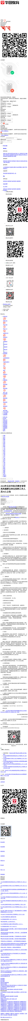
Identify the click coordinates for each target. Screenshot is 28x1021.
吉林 (4, 453)
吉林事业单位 (10, 1005)
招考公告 (5, 153)
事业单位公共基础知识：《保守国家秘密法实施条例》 (14, 941)
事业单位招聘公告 (20, 753)
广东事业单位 (10, 1004)
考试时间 (7, 154)
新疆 (4, 472)
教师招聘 (10, 156)
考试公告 (3, 985)
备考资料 (14, 181)
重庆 (4, 438)
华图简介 (3, 1013)
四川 (4, 466)
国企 (4, 176)
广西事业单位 (17, 1004)
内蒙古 (4, 476)
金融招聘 (5, 414)
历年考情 (7, 162)
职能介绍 (18, 161)
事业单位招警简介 (5, 957)
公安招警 (5, 413)
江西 (4, 454)
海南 (4, 443)
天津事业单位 (10, 1009)
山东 (4, 465)
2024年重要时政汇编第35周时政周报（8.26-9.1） (12, 924)
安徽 (4, 435)
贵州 (4, 450)
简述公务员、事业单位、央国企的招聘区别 (11, 947)
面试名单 (16, 154)
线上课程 (3, 981)
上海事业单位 (10, 1008)
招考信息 (5, 189)
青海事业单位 (17, 1007)
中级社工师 (14, 998)
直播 (4, 429)
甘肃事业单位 (4, 1005)
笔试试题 (5, 173)
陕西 (4, 468)
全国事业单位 (4, 1000)
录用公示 (25, 154)
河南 (4, 442)
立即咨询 (3, 781)
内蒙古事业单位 (18, 1011)
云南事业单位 (4, 1011)
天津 (4, 469)
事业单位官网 (11, 481)
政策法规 (23, 161)
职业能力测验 (10, 992)
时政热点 (5, 168)
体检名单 (21, 154)
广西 (4, 449)
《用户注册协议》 (5, 131)
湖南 (4, 446)
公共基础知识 (6, 167)
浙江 (4, 461)
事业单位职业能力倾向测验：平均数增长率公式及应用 (13, 936)
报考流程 (5, 161)
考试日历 (7, 985)
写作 (26, 167)
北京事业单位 (10, 1001)
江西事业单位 (17, 1005)
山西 (4, 462)
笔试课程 (3, 978)
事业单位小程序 (6, 304)
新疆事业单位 (23, 1009)
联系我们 (5, 190)
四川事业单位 (23, 1008)
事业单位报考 (4, 988)
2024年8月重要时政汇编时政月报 (8, 916)
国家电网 (3, 996)
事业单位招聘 (12, 753)
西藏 (4, 470)
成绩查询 (12, 154)
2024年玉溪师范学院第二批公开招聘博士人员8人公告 (13, 904)
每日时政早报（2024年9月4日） (8, 921)
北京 (4, 436)
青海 (4, 460)
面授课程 (5, 427)
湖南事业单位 (4, 1004)
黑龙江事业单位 (10, 1011)
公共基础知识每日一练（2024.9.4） (9, 919)
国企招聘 (5, 393)
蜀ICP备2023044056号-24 (6, 1017)
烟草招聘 (7, 996)
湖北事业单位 (23, 1003)
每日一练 (14, 173)
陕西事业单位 (4, 1009)
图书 (4, 430)
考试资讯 (17, 481)
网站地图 (5, 145)
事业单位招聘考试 (5, 982)
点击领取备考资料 (8, 510)
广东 (4, 447)
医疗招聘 (14, 156)
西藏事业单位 (17, 1009)
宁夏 (4, 458)
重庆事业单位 (17, 1001)
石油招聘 (16, 996)
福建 (4, 439)
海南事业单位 (17, 1003)
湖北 (4, 445)
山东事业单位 (17, 1008)
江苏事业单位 (23, 1005)
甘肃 (4, 451)
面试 (24, 167)
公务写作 (22, 992)
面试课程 (3, 979)
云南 (4, 473)
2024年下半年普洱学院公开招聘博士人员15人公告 (13, 914)
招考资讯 (5, 181)
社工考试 (5, 186)
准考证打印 (22, 153)
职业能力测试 (13, 167)
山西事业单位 (4, 1008)
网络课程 (5, 426)
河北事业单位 (4, 1003)
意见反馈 (5, 1014)
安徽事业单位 (4, 1001)
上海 (4, 464)
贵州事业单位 (23, 1004)
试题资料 (18, 181)
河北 (4, 440)
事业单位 (5, 148)
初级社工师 (3, 998)
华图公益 (12, 1013)
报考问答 (10, 161)
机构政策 (5, 156)
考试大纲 (10, 153)
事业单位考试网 (5, 496)
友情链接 (15, 1014)
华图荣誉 (7, 1013)
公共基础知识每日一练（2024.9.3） (9, 926)
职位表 (13, 153)
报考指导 (10, 181)
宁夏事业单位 (10, 1007)
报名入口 (17, 153)
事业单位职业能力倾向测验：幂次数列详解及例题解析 (13, 938)
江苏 (4, 455)
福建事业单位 (23, 1001)
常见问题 (7, 989)
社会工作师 (5, 183)
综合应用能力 (19, 167)
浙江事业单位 (23, 1007)
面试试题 (10, 173)
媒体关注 (17, 1013)
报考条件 (14, 161)
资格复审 (4, 986)
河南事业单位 (10, 1003)
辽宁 (4, 457)
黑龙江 (4, 475)
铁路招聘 (11, 996)
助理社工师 (8, 998)
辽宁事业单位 (4, 1007)
